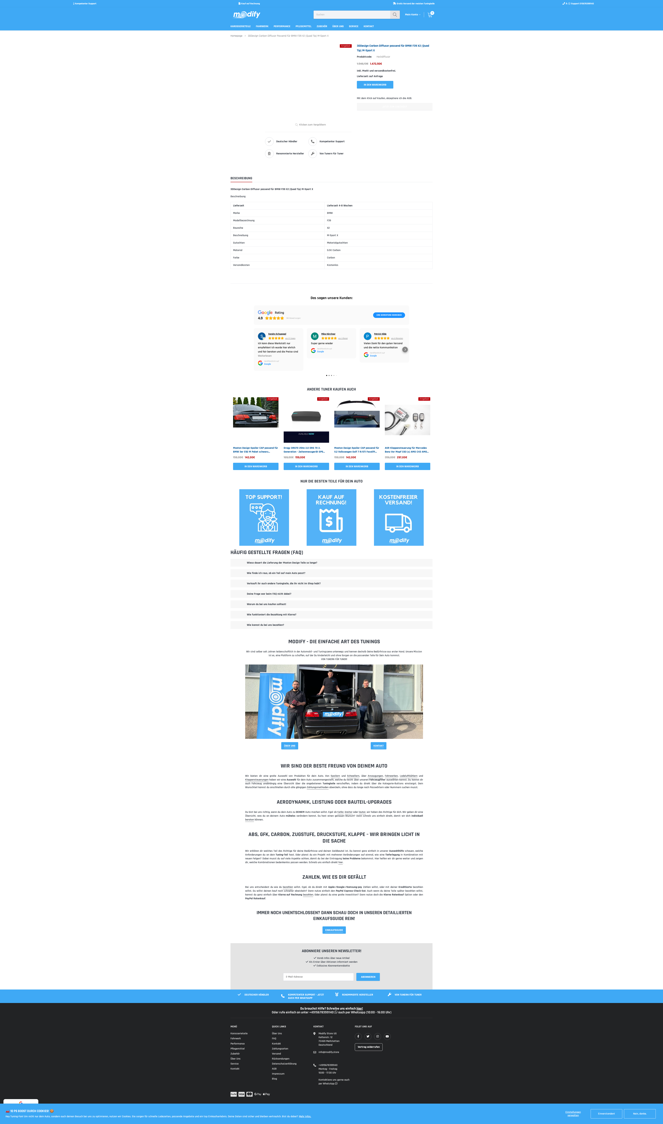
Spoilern (335, 776)
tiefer (340, 812)
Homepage (236, 36)
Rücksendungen (280, 1059)
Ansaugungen (375, 776)
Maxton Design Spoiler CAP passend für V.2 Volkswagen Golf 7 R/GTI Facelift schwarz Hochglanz (356, 450)
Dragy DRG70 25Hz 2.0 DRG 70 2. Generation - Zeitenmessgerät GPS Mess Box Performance (303, 450)
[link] (255, 420)
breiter (348, 812)
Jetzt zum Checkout (394, 107)
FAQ (274, 1038)
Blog (274, 1079)
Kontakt (369, 26)
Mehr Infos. (305, 1116)
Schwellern (353, 776)
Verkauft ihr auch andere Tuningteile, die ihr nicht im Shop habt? (284, 583)
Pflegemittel (303, 26)
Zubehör (322, 26)
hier (340, 862)
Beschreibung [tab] (241, 178)
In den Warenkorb (255, 466)
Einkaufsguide (334, 930)
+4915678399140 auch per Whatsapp (337, 1012)
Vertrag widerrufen (369, 1047)
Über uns (338, 26)
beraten (249, 819)
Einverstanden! (606, 1114)
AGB (274, 1069)
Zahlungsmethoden (318, 787)
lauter (362, 812)
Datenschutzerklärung (284, 1064)
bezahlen (288, 887)
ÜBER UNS (289, 746)
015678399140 (587, 3)
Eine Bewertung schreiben (389, 315)
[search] (395, 15)
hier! (360, 1008)
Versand (276, 1054)
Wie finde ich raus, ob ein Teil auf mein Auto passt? (276, 573)
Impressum (278, 1074)
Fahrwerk (262, 26)
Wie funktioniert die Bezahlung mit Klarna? (271, 614)
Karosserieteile (240, 26)
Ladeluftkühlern (408, 776)
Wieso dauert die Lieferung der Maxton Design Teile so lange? (282, 563)
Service (353, 26)
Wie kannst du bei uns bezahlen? (265, 625)
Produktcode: (364, 57)
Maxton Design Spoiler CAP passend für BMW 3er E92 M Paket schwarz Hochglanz (255, 450)
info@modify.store (329, 1052)
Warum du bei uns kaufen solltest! (266, 604)
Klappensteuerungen (256, 780)
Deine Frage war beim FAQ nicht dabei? (269, 594)
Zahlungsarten (280, 1049)
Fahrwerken (391, 776)
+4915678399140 (328, 1065)
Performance (282, 26)
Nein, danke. (640, 1114)
